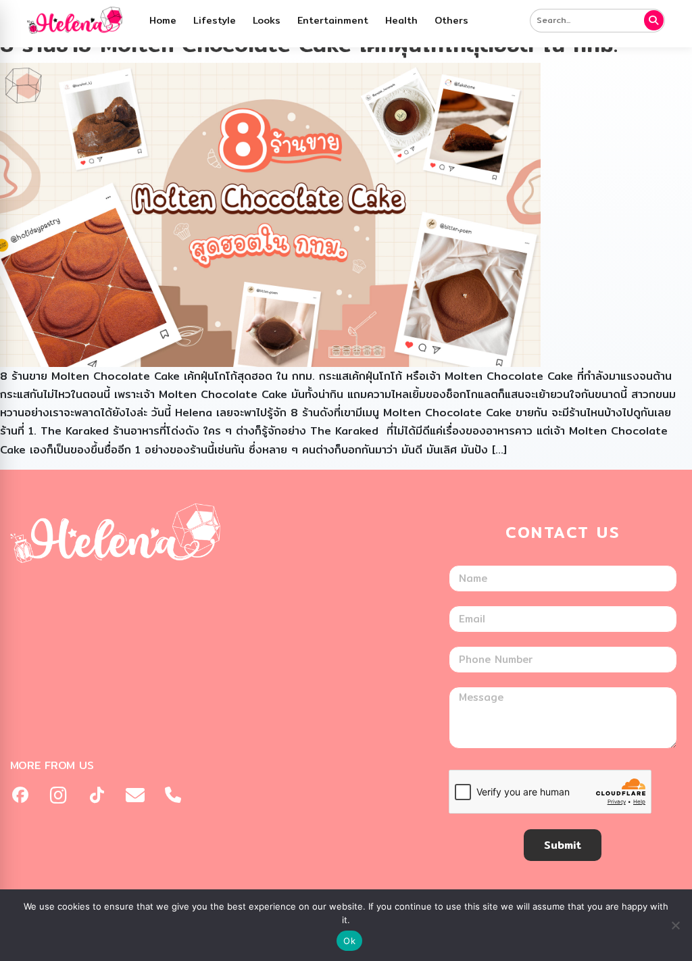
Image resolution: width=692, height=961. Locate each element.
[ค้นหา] (654, 20)
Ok (349, 940)
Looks (266, 20)
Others (451, 20)
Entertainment (332, 20)
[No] (675, 925)
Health (401, 20)
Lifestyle (214, 20)
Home (162, 20)
